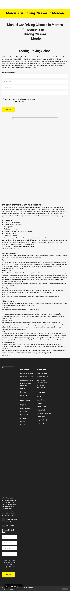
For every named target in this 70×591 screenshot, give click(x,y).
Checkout (23, 421)
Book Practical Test (43, 377)
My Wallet (23, 418)
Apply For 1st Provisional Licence (43, 381)
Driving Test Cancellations (41, 386)
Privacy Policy (41, 423)
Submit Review (41, 407)
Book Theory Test (42, 373)
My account (24, 415)
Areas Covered (41, 400)
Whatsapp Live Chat (26, 377)
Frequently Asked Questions (25, 384)
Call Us (22, 389)
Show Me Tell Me (42, 420)
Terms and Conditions (44, 413)
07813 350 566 (14, 248)
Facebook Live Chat (26, 380)
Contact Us (23, 395)
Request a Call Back (26, 373)
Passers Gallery (42, 410)
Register (23, 405)
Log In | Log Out (25, 408)
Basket (22, 425)
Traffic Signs (41, 417)
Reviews (39, 403)
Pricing (39, 396)
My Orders (23, 411)
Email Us (23, 392)
